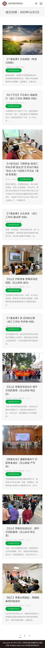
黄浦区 (8, 179)
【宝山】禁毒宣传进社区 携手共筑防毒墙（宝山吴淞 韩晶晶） (21, 390)
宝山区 (15, 287)
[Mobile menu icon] (41, 3)
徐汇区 (15, 221)
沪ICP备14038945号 (32, 645)
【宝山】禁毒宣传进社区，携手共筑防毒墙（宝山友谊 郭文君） (22, 532)
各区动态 (9, 221)
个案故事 (9, 67)
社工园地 (16, 67)
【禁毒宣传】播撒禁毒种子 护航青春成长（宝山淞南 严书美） (21, 463)
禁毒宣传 (21, 287)
